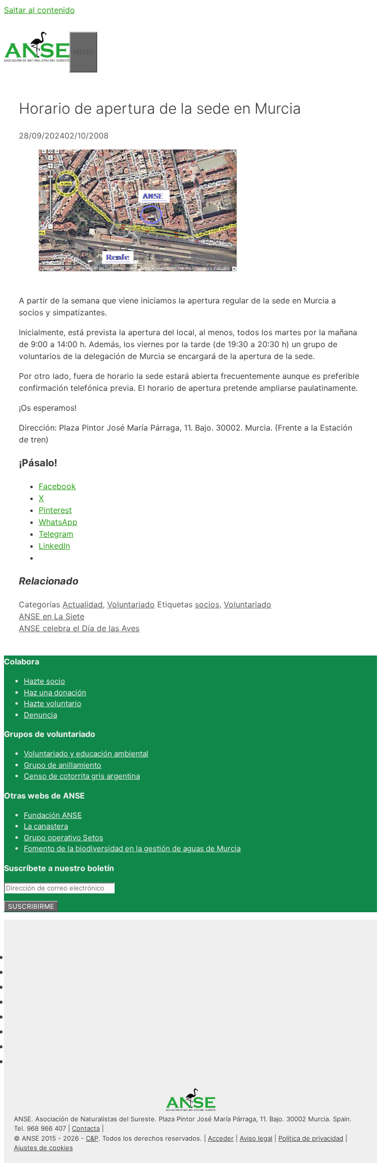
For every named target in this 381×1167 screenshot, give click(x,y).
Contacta (86, 1128)
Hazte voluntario (52, 703)
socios (207, 604)
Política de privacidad (310, 1138)
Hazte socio (44, 681)
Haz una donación (55, 692)
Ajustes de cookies (43, 1148)
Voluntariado (131, 604)
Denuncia (40, 715)
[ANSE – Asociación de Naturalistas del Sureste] (36, 67)
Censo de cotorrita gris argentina (82, 776)
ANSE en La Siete (51, 616)
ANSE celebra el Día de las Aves (79, 628)
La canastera (46, 826)
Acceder (221, 1138)
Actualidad (83, 604)
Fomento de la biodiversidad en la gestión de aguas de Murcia (132, 848)
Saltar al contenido (39, 10)
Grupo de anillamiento (62, 765)
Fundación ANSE (53, 815)
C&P (92, 1138)
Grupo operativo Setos (63, 837)
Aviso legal (256, 1138)
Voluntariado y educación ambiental (86, 753)
